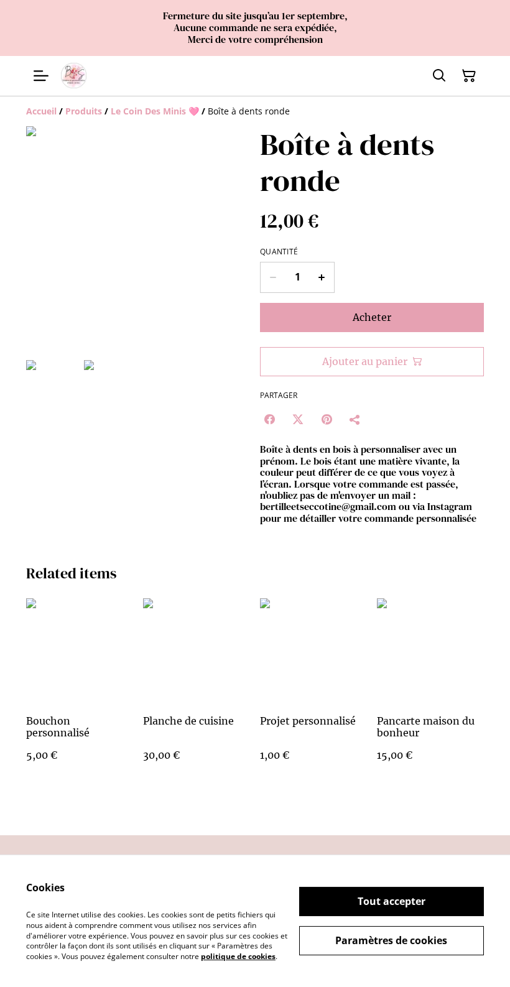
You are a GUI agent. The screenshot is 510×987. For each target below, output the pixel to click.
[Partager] (355, 419)
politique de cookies (238, 956)
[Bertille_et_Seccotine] (73, 75)
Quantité (279, 252)
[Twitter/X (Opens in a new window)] (298, 419)
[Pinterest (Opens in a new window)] (326, 419)
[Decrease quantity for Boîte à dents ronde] (272, 277)
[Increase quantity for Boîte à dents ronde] (322, 277)
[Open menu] (41, 76)
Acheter (372, 317)
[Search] (439, 76)
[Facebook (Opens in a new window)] (269, 419)
